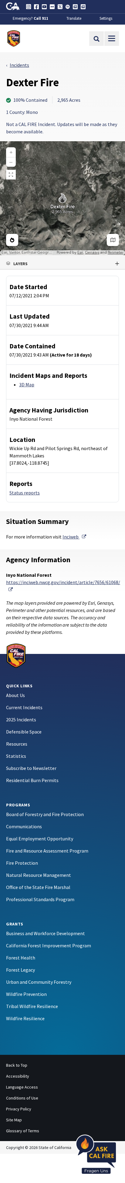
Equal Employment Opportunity (39, 839)
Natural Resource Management (38, 875)
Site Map (14, 1120)
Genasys (92, 252)
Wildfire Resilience (25, 1018)
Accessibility (17, 1076)
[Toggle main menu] (111, 38)
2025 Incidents (21, 719)
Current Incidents (24, 707)
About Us (15, 695)
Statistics (16, 756)
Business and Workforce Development (45, 933)
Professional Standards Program (40, 899)
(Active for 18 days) (71, 355)
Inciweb (74, 537)
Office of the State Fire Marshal (38, 887)
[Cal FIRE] (16, 655)
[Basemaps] (113, 240)
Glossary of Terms (22, 1130)
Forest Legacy (20, 970)
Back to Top (16, 1065)
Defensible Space (24, 732)
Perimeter (115, 252)
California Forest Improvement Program (48, 945)
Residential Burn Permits (32, 780)
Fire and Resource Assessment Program (47, 851)
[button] (62, 263)
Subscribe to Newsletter (31, 768)
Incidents (19, 65)
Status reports (24, 493)
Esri (80, 252)
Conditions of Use (22, 1098)
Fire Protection (22, 863)
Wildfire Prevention (26, 994)
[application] (62, 198)
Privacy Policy (18, 1109)
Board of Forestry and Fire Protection (45, 814)
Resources (16, 744)
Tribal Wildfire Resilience (32, 1006)
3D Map (26, 384)
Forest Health (20, 958)
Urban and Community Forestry (38, 982)
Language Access (22, 1087)
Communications (24, 826)
